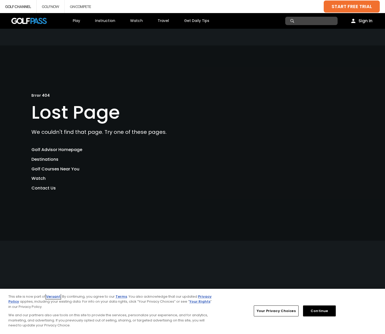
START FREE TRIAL (352, 6)
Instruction (105, 20)
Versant (53, 296)
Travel (163, 20)
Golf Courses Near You (55, 169)
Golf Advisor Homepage (56, 150)
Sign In (365, 21)
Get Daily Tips (197, 20)
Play (76, 20)
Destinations (44, 159)
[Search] (292, 21)
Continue (319, 310)
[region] (192, 311)
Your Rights (199, 301)
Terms (121, 296)
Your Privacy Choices (276, 310)
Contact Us (43, 188)
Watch (136, 20)
